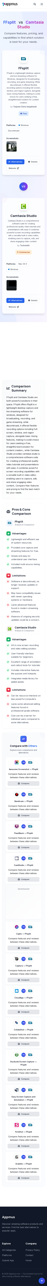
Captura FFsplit (23, 966)
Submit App (8, 1260)
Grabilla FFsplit (23, 1164)
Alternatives (16, 162)
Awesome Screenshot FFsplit (23, 769)
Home (29, 1260)
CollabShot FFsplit (23, 1030)
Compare (25, 783)
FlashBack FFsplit (23, 833)
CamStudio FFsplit (23, 865)
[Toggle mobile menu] (42, 4)
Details (34, 162)
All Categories (9, 1250)
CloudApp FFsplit (23, 998)
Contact (29, 1255)
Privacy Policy (33, 1250)
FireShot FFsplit (23, 1132)
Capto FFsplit (23, 934)
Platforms (7, 1255)
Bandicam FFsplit (23, 801)
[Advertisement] (23, 346)
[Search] (35, 4)
